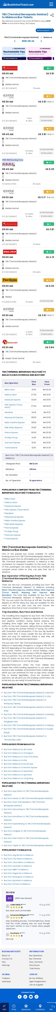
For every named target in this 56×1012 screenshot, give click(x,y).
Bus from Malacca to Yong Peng (18, 778)
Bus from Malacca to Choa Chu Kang (21, 756)
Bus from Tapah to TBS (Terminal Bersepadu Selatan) (28, 845)
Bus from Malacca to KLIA (15, 760)
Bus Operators (35, 955)
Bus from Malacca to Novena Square (20, 767)
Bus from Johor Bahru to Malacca (19, 862)
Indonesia (6, 981)
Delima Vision (11, 394)
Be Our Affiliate (36, 978)
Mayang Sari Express (14, 417)
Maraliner (9, 412)
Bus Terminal (35, 958)
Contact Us (7, 958)
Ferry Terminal (35, 962)
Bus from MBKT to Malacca (16, 869)
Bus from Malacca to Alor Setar (18, 749)
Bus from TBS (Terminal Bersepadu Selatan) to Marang (29, 714)
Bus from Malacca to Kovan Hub (18, 764)
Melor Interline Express (15, 422)
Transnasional (11, 447)
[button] (14, 53)
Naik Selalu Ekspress (13, 427)
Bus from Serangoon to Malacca (18, 877)
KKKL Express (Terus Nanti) (17, 509)
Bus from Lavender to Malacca (18, 866)
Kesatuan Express (12, 399)
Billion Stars (10, 389)
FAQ (4, 962)
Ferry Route (34, 965)
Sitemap (6, 965)
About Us (6, 955)
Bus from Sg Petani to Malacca (18, 880)
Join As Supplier (36, 984)
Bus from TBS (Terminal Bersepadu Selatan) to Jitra (27, 696)
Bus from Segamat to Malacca (18, 873)
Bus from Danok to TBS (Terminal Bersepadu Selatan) (28, 798)
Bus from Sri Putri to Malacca (17, 884)
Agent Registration (37, 981)
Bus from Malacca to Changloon (18, 753)
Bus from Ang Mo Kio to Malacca (18, 855)
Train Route (34, 968)
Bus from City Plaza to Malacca (18, 858)
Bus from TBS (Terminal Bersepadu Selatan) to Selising (29, 725)
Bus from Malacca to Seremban (18, 771)
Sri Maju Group (11, 437)
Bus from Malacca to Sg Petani (18, 774)
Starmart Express (12, 442)
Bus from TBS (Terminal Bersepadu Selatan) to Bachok (29, 692)
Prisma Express (11, 432)
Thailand (6, 978)
